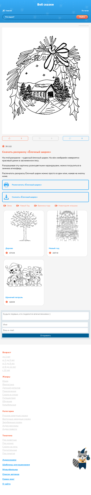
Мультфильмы (10, 469)
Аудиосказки (9, 459)
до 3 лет (6, 356)
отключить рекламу (84, 25)
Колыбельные (9, 404)
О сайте (6, 483)
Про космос (8, 443)
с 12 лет (6, 370)
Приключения (9, 391)
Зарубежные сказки (12, 422)
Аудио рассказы (10, 425)
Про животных (9, 439)
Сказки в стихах (10, 394)
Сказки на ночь (10, 446)
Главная (9, 11)
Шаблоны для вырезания (16, 464)
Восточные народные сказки (16, 419)
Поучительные (9, 450)
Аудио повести (9, 429)
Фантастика (8, 384)
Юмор (5, 381)
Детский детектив (11, 387)
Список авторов (10, 474)
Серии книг (8, 479)
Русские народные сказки (15, 415)
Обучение (7, 401)
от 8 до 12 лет (9, 366)
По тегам (85, 11)
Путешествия (8, 398)
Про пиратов (8, 453)
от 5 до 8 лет (8, 363)
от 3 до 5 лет (8, 360)
